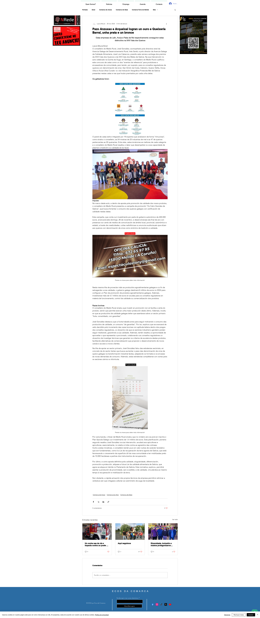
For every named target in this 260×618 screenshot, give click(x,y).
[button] (175, 10)
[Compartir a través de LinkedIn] (103, 502)
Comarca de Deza (122, 10)
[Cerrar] (257, 614)
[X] (165, 604)
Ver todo (175, 519)
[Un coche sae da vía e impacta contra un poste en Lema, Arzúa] (97, 531)
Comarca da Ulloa (113, 495)
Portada (85, 10)
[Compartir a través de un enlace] (108, 502)
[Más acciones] (166, 23)
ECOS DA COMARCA (130, 591)
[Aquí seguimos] (130, 531)
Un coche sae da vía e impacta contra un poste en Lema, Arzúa (97, 544)
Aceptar (250, 615)
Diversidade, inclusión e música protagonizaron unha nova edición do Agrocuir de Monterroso (161, 544)
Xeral (93, 10)
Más (154, 10)
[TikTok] (161, 604)
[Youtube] (170, 604)
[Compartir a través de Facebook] (93, 502)
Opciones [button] (227, 615)
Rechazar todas (239, 615)
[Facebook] (152, 604)
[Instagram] (157, 604)
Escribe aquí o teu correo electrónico (127, 598)
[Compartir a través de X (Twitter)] (98, 502)
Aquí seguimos (124, 543)
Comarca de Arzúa (105, 10)
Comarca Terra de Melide (140, 10)
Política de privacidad (102, 615)
